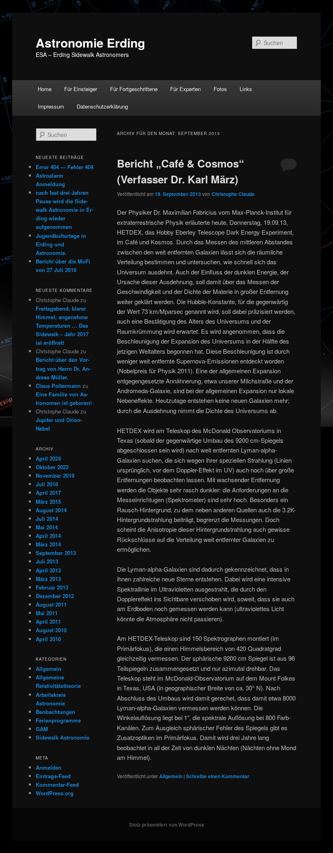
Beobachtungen (55, 712)
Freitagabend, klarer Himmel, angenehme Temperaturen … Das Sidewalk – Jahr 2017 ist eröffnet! (62, 326)
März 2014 (48, 544)
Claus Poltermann (58, 386)
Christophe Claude (233, 194)
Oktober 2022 (52, 467)
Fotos (220, 89)
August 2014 (51, 510)
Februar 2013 (52, 587)
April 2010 (48, 639)
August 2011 (51, 604)
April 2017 (48, 492)
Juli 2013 (47, 561)
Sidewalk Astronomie (62, 737)
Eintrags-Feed (53, 776)
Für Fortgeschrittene (134, 89)
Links (246, 89)
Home (45, 89)
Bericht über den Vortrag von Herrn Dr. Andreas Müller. (63, 368)
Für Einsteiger (80, 89)
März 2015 (48, 501)
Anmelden (48, 767)
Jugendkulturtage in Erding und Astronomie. (61, 244)
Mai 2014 (47, 527)
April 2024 (48, 458)
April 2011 (48, 621)
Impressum (51, 106)
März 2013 (48, 579)
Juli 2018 (47, 484)
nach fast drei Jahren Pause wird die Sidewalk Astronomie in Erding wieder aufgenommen (64, 210)
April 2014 (48, 536)
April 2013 (48, 570)
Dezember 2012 (55, 596)
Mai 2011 (47, 613)
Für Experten (185, 89)
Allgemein (170, 776)
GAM (42, 729)
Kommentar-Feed (57, 784)
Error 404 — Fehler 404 (64, 167)
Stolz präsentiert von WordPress (166, 824)
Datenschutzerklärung (102, 106)
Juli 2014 (47, 518)
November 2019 (55, 475)
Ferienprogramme (58, 720)
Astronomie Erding (90, 42)
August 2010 (51, 630)
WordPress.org (55, 793)
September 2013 (56, 553)
